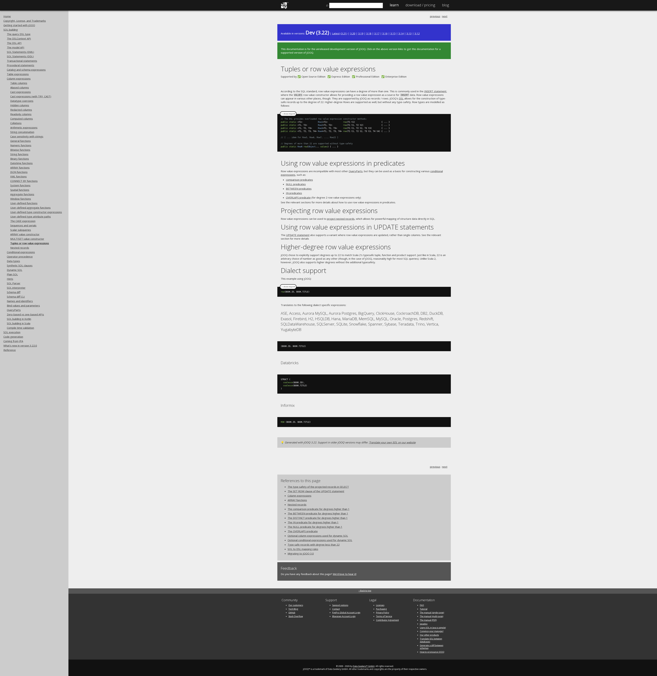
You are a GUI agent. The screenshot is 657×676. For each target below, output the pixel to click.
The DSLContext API (19, 38)
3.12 (417, 33)
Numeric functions (20, 145)
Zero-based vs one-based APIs (25, 314)
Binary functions (19, 158)
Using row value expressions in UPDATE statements (357, 226)
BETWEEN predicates (299, 188)
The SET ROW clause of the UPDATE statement (316, 491)
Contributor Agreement (387, 620)
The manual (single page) (432, 612)
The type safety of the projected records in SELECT (318, 486)
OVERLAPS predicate (298, 197)
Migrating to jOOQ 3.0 (301, 553)
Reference (9, 350)
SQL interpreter (16, 287)
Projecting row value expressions (329, 210)
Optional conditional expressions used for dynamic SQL (320, 540)
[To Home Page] (284, 8)
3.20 (352, 33)
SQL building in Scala (18, 323)
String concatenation (22, 132)
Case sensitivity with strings (26, 136)
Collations (16, 123)
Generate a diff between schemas (431, 647)
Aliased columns (19, 87)
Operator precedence (20, 256)
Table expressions (18, 74)
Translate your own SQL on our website (392, 442)
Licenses (380, 605)
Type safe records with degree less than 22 (314, 544)
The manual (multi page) (431, 616)
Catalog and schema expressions (26, 69)
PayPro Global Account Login (346, 612)
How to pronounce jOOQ (432, 652)
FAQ (422, 605)
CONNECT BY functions (24, 181)
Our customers (295, 605)
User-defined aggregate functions (30, 207)
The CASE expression (22, 221)
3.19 (360, 33)
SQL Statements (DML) (20, 52)
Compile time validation (20, 327)
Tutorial (423, 609)
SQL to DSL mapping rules (303, 549)
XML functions (18, 176)
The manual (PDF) (428, 620)
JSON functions (19, 172)
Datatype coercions (21, 101)
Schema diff (13, 292)
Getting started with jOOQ (19, 25)
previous (435, 16)
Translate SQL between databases (431, 640)
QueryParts (14, 310)
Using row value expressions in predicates (343, 163)
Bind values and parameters (23, 305)
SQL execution (11, 332)
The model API (15, 47)
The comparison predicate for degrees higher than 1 (319, 509)
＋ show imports (288, 114)
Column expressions (19, 78)
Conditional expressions (21, 252)
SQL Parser (13, 283)
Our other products (429, 635)
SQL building (10, 29)
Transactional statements (22, 60)
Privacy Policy (382, 612)
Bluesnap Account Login (344, 616)
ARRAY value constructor (25, 234)
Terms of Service (384, 616)
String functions (19, 154)
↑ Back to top (365, 590)
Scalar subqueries (20, 230)
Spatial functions (19, 190)
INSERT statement (435, 91)
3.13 (409, 33)
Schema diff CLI (16, 296)
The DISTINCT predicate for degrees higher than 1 (318, 518)
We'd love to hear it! (344, 574)
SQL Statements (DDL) (20, 56)
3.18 (368, 33)
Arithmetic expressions (23, 127)
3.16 (385, 33)
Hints (10, 278)
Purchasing (381, 609)
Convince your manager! (431, 631)
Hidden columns (19, 105)
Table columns (18, 83)
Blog (445, 5)
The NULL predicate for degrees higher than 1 (315, 526)
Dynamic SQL (14, 270)
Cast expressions (20, 92)
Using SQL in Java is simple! (433, 627)
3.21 (343, 33)
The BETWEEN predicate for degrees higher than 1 (318, 513)
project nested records (341, 218)
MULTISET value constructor (27, 238)
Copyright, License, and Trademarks (24, 20)
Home (7, 16)
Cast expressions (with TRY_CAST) (30, 96)
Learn (394, 5)
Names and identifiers (20, 301)
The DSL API (14, 43)
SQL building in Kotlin (19, 319)
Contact (336, 609)
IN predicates (294, 193)
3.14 (401, 33)
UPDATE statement (298, 235)
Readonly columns (20, 114)
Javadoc (424, 623)
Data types (13, 261)
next (444, 16)
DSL (401, 98)
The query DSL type (18, 34)
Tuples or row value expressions (29, 243)
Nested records (19, 247)
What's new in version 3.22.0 (20, 345)
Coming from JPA (13, 341)
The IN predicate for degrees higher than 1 (313, 522)
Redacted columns (21, 109)
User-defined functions (23, 203)
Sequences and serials (23, 225)
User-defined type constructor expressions (36, 212)
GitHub (291, 612)
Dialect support (303, 270)
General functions (20, 141)
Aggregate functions (22, 194)
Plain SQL (12, 274)
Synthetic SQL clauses (20, 265)
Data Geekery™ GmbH (364, 666)
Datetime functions (21, 163)
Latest (336, 33)
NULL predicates (296, 184)
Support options (340, 605)
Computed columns (21, 118)
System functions (20, 185)
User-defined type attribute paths (30, 216)
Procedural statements (20, 65)
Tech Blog (293, 609)
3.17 (376, 33)
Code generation (13, 336)
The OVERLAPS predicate (303, 531)
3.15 (393, 33)
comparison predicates (299, 179)
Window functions (20, 198)
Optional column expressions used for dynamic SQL (318, 535)
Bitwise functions (20, 149)
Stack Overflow (295, 616)
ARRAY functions (20, 167)
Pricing (420, 5)
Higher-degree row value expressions (336, 246)
